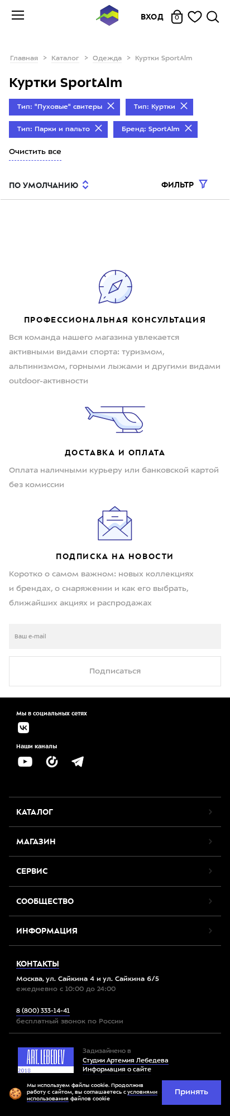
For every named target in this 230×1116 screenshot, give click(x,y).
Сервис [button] (31, 871)
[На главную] (107, 17)
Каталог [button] (34, 811)
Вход (152, 16)
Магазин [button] (36, 841)
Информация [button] (47, 930)
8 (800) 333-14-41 (43, 1011)
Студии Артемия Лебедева (126, 1061)
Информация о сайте (117, 1070)
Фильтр (178, 184)
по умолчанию (43, 185)
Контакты (37, 963)
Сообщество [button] (45, 901)
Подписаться (115, 671)
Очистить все (35, 152)
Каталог (65, 58)
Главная (24, 58)
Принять (191, 1092)
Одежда (107, 58)
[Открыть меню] (17, 16)
